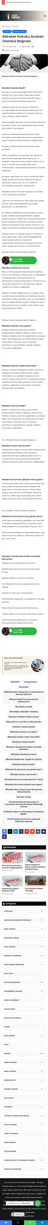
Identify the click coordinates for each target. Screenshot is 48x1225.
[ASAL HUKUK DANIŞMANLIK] (13, 15)
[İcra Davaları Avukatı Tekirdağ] (35, 881)
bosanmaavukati (10, 46)
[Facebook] (4, 831)
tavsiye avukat (24, 797)
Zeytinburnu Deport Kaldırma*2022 (10, 889)
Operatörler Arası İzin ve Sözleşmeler (24, 722)
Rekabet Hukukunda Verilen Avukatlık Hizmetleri (24, 748)
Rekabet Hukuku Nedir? (24, 742)
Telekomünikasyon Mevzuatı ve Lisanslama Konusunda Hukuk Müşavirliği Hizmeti (24, 804)
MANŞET (15, 26)
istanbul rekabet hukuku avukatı (24, 717)
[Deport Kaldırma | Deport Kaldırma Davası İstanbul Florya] (35, 857)
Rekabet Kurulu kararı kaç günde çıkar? (24, 769)
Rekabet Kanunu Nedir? (24, 764)
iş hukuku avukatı (24, 706)
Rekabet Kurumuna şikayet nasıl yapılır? (24, 784)
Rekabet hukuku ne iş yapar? (24, 732)
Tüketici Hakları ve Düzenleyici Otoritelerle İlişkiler (24, 812)
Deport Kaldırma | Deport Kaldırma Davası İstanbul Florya (35, 867)
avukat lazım (31, 682)
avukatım (24, 687)
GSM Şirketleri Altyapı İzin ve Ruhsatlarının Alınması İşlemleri (24, 693)
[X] (10, 831)
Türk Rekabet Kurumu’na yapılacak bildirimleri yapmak (24, 820)
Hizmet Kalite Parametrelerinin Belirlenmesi (24, 700)
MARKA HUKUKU (19, 31)
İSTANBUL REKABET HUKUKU (24, 711)
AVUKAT (16, 682)
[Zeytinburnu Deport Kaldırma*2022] (12, 881)
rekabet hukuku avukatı (24, 727)
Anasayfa (7, 26)
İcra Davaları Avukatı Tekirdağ (34, 889)
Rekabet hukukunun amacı (24, 754)
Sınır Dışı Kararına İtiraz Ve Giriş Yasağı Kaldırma (12, 866)
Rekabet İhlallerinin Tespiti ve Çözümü (24, 759)
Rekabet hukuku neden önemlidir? (24, 737)
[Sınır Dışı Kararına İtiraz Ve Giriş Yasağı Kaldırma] (12, 857)
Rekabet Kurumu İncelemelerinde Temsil (24, 779)
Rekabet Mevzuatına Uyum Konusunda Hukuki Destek (24, 790)
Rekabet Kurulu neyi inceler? (24, 774)
